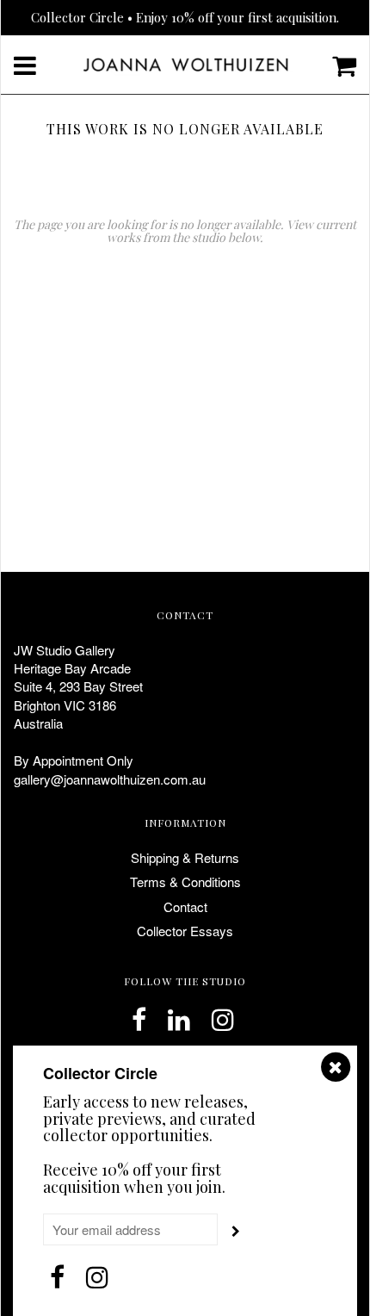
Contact (185, 906)
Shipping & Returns (185, 857)
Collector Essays (185, 931)
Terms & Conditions (185, 881)
